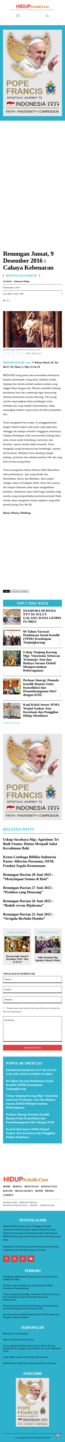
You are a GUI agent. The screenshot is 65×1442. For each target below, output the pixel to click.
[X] (13, 305)
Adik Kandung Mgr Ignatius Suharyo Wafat (48, 959)
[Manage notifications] (57, 1435)
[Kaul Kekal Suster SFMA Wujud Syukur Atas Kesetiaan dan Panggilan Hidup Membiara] (12, 711)
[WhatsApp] (20, 305)
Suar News (9, 1145)
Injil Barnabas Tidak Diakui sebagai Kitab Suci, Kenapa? (30, 1363)
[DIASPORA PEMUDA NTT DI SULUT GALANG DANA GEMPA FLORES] (12, 617)
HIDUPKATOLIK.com (16, 362)
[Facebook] (6, 305)
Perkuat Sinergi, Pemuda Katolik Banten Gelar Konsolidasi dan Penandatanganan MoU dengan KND (41, 687)
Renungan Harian (21, 275)
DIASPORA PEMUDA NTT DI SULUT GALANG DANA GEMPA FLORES (42, 616)
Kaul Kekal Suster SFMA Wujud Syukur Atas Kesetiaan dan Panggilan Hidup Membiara (41, 710)
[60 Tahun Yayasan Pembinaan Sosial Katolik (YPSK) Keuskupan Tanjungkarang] (12, 638)
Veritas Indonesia (11, 723)
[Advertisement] (32, 159)
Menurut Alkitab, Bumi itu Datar (18, 1339)
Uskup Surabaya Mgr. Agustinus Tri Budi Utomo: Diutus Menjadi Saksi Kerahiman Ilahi (31, 843)
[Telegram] (27, 305)
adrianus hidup (21, 281)
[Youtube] (31, 1258)
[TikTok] (22, 1258)
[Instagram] (14, 1258)
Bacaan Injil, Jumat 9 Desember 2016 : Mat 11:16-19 (17, 959)
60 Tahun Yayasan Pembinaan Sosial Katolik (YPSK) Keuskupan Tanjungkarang (41, 637)
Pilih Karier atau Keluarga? (16, 1333)
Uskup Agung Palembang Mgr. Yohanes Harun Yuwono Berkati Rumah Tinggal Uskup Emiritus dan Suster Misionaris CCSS (32, 1348)
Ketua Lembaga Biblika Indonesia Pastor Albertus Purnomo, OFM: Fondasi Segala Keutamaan (29, 861)
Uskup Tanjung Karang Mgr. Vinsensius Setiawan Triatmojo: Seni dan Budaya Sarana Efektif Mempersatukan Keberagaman (41, 661)
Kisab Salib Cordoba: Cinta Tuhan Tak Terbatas (25, 1357)
